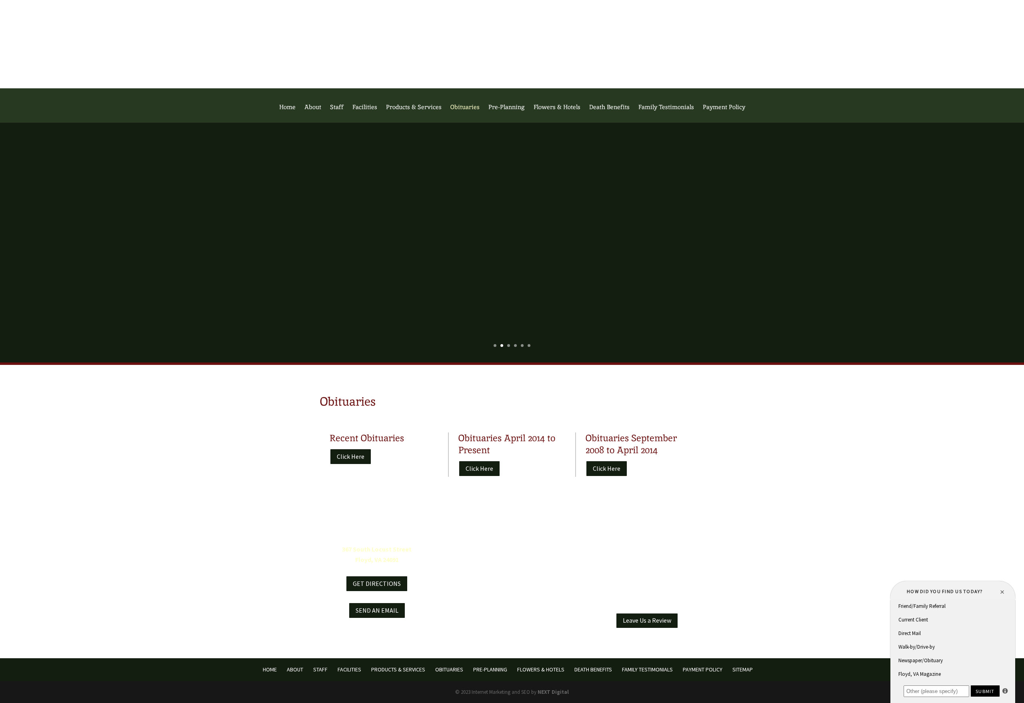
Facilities (364, 107)
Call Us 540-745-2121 (512, 9)
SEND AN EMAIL (377, 610)
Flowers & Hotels (557, 107)
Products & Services (414, 107)
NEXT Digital (553, 692)
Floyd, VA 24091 (377, 560)
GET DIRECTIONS (377, 583)
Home (287, 107)
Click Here (350, 456)
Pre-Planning (506, 107)
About (312, 107)
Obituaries (465, 107)
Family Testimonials (666, 107)
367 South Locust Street (377, 549)
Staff (337, 107)
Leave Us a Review (647, 620)
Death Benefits (609, 107)
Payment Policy (724, 107)
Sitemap (742, 669)
